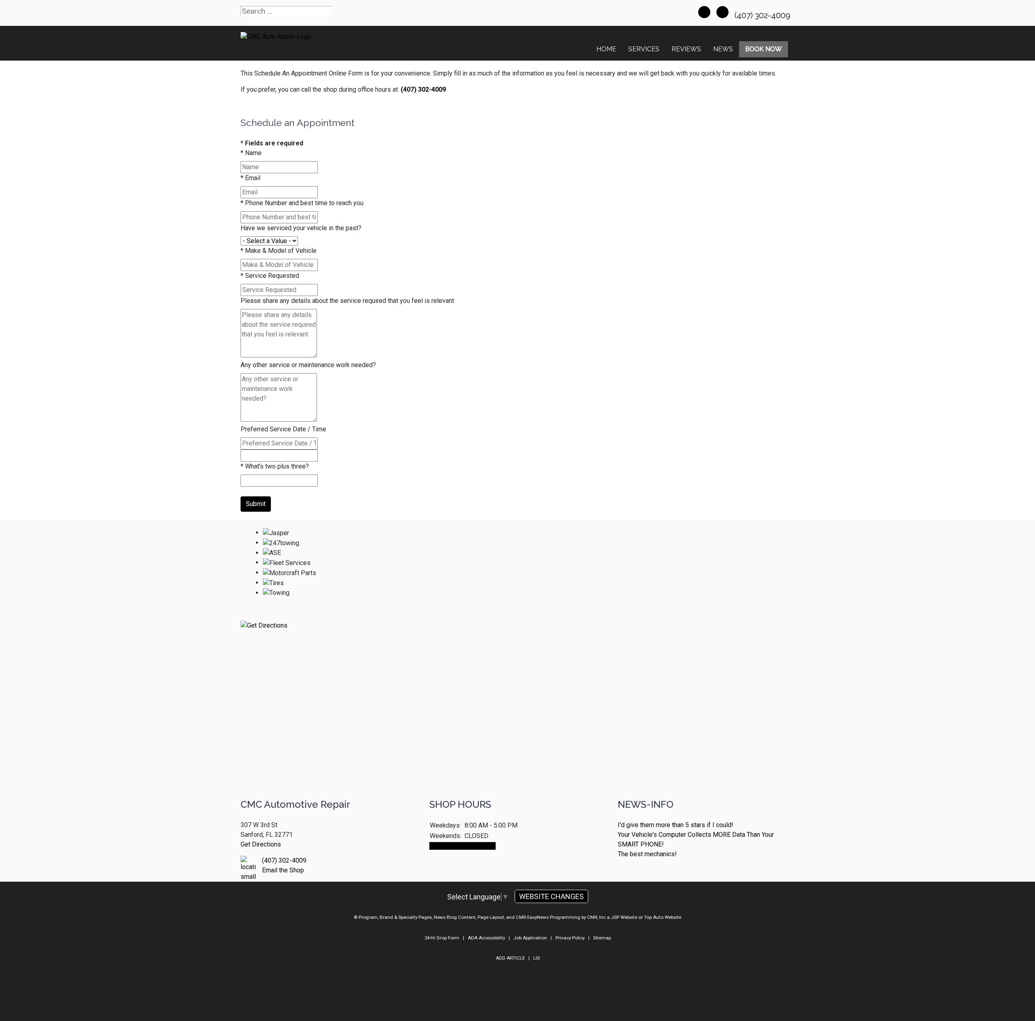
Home (606, 49)
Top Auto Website (662, 917)
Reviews (686, 49)
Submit (256, 504)
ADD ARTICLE (510, 958)
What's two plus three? (275, 466)
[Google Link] (722, 12)
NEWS (723, 49)
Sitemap (602, 938)
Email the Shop (283, 870)
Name (251, 153)
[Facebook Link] (704, 12)
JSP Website (624, 917)
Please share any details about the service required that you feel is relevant (347, 301)
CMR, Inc (596, 917)
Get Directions (261, 844)
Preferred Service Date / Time (283, 429)
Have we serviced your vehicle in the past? (301, 228)
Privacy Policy (570, 938)
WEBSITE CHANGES (551, 896)
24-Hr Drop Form (442, 938)
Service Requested (270, 275)
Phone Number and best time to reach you (302, 203)
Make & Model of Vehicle (279, 250)
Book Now (763, 49)
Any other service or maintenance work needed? (308, 365)
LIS (536, 958)
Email (250, 178)
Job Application (530, 938)
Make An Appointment (462, 846)
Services (643, 49)
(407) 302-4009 (763, 15)
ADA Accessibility (486, 938)
